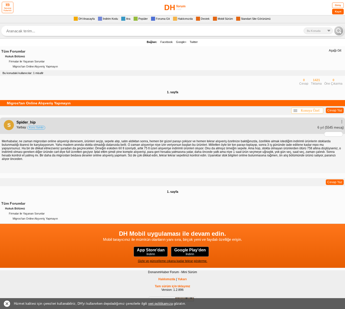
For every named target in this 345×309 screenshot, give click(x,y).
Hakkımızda (166, 279)
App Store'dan (151, 252)
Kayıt (338, 11)
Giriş (338, 5)
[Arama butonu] (338, 30)
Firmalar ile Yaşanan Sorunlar (27, 61)
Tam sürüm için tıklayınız (172, 286)
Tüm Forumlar (13, 51)
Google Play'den (190, 252)
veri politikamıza (160, 303)
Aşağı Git (335, 50)
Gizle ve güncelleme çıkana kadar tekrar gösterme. (172, 261)
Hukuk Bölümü (15, 56)
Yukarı (182, 279)
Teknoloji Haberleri (8, 9)
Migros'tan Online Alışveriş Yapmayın (35, 66)
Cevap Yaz (334, 110)
